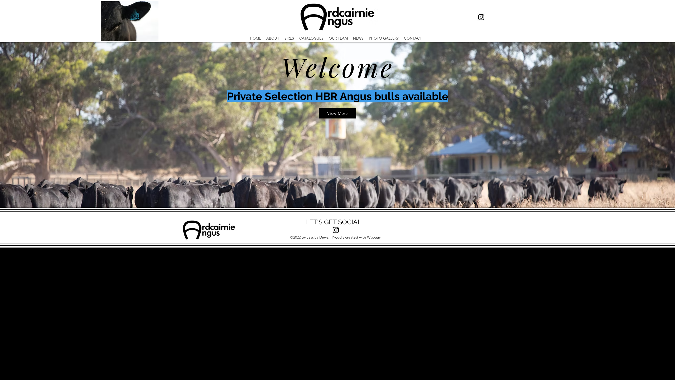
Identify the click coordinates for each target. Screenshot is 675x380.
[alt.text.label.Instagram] (481, 17)
